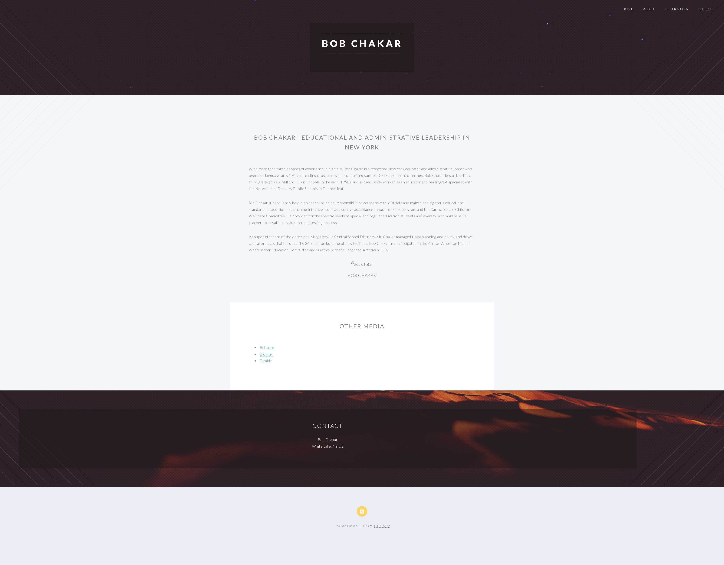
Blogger (266, 354)
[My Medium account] (362, 511)
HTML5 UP (382, 525)
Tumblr (266, 360)
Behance (267, 347)
